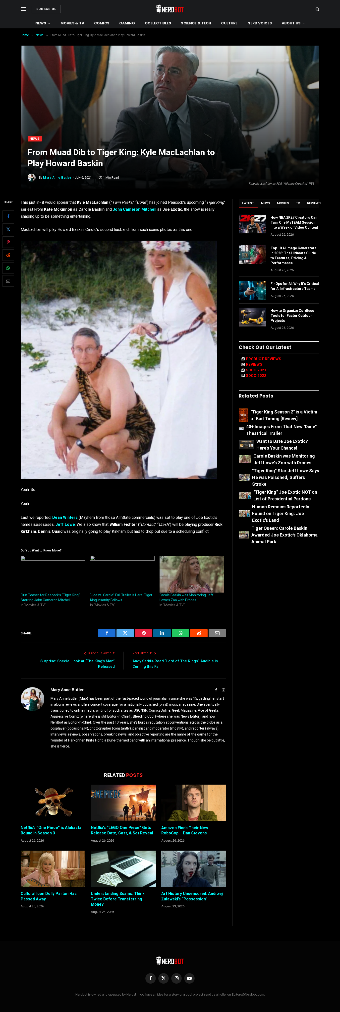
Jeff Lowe (65, 524)
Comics (101, 23)
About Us (291, 23)
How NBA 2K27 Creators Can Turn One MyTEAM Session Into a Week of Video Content (294, 222)
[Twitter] (8, 229)
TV (298, 203)
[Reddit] (8, 255)
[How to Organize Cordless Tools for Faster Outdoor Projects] (252, 317)
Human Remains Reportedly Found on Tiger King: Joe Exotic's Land (280, 513)
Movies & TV (72, 23)
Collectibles (158, 23)
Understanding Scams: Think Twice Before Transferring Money (118, 899)
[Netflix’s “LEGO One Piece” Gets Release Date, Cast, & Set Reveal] (123, 803)
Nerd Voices (259, 23)
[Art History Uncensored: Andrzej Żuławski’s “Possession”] (193, 869)
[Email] (8, 281)
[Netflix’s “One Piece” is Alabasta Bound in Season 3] (53, 803)
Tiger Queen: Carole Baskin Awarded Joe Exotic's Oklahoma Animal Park (284, 535)
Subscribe (46, 9)
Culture (229, 23)
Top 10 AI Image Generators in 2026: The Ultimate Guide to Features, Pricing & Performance (294, 255)
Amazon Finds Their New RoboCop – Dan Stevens (184, 830)
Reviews (314, 203)
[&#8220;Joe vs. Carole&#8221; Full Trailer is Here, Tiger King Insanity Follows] (122, 574)
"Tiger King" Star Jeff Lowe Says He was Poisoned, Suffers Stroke (285, 477)
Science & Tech (196, 23)
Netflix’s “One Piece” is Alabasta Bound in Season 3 (51, 830)
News (40, 23)
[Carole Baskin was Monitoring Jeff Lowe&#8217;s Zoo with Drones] (192, 574)
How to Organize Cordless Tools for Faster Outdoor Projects (292, 316)
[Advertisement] (170, 98)
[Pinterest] (8, 242)
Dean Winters (65, 517)
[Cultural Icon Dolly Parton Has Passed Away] (53, 869)
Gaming (127, 23)
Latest (248, 203)
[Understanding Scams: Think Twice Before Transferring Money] (123, 869)
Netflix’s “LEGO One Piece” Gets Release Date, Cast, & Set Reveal (122, 830)
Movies (283, 203)
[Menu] (23, 9)
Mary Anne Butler (57, 177)
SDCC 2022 (256, 375)
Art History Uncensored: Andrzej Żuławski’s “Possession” (192, 896)
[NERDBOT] (170, 8)
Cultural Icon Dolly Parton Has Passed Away (49, 896)
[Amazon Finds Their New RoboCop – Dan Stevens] (193, 803)
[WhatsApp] (8, 268)
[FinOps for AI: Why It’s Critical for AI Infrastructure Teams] (252, 290)
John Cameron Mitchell (134, 209)
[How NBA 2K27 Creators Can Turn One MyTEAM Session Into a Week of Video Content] (252, 223)
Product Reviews (263, 359)
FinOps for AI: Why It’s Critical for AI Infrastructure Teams (295, 286)
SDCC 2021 (256, 370)
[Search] (317, 9)
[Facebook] (8, 216)
